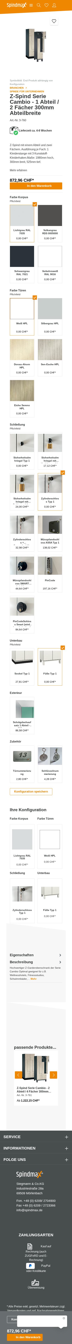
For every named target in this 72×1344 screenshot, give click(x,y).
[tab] (36, 970)
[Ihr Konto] (54, 5)
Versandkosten (16, 1310)
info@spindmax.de (29, 1210)
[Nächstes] (53, 1075)
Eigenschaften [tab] (22, 955)
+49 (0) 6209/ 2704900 (40, 1200)
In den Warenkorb (39, 186)
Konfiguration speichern (31, 791)
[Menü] (31, 5)
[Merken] (54, 21)
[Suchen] (38, 5)
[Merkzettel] (46, 5)
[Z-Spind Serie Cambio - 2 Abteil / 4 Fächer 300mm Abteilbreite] (36, 1067)
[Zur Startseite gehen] (17, 5)
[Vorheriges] (18, 1075)
